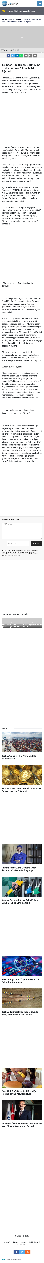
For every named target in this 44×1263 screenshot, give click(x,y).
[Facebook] (8, 55)
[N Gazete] (10, 3)
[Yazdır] (30, 55)
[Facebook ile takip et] (16, 1252)
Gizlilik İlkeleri (33, 1242)
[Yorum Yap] (35, 55)
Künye (15, 1242)
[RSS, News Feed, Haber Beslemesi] (27, 1252)
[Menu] (40, 3)
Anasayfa (6, 1242)
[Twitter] (13, 55)
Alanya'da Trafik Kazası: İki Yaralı (22, 11)
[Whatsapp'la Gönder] (21, 55)
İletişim (23, 1242)
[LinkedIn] (17, 55)
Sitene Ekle (21, 1245)
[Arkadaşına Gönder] (26, 55)
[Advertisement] (22, 121)
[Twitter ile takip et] (22, 1252)
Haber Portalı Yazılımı (13, 1260)
